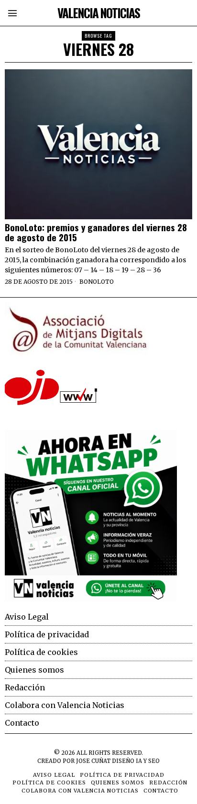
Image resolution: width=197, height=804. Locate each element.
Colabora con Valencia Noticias (64, 705)
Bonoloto (96, 281)
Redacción (25, 687)
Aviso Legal (27, 617)
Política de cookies (41, 652)
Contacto (22, 723)
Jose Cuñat (93, 761)
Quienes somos (34, 670)
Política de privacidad (47, 634)
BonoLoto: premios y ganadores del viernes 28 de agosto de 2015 (96, 232)
